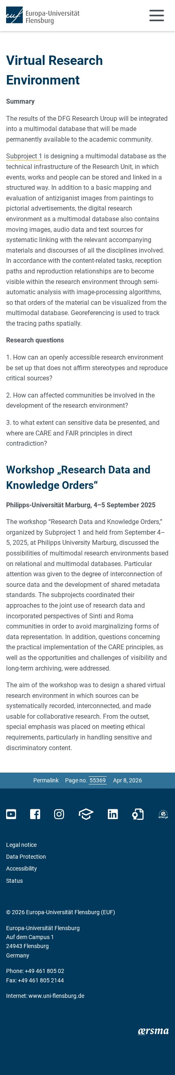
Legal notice (21, 845)
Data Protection (26, 856)
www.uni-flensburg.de (56, 996)
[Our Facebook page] (35, 814)
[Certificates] (138, 814)
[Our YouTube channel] (11, 814)
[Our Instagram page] (59, 814)
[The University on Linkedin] (112, 814)
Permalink (46, 780)
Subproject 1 (24, 156)
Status (14, 880)
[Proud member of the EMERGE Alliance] (163, 814)
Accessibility (21, 868)
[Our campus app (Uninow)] (86, 814)
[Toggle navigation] (156, 15)
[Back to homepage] (42, 15)
